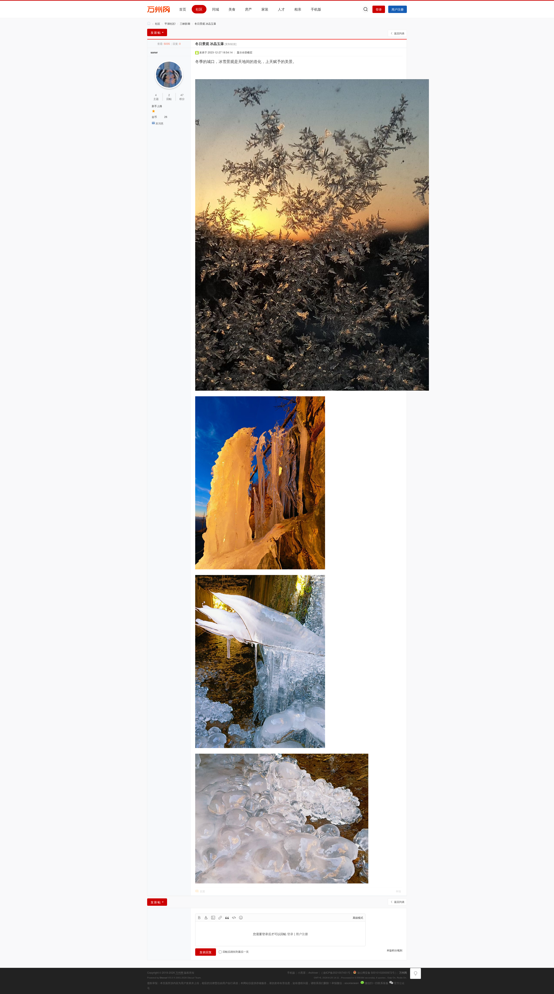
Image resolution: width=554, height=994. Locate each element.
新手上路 (157, 106)
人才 (281, 9)
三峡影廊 (185, 23)
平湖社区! (170, 23)
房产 (248, 9)
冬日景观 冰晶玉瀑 (205, 23)
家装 (264, 9)
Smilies (240, 917)
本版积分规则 (394, 950)
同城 (215, 9)
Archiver (313, 972)
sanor (154, 52)
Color (206, 917)
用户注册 (397, 9)
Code (234, 917)
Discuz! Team (194, 977)
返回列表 (399, 33)
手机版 (316, 9)
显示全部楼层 (244, 52)
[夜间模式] (415, 973)
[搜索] (365, 9)
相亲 (297, 9)
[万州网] (158, 9)
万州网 (149, 23)
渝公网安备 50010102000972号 (376, 972)
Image (213, 917)
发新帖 (156, 32)
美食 (232, 9)
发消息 (159, 123)
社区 (199, 9)
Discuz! (163, 977)
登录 (379, 9)
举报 (398, 891)
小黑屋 (302, 972)
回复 (202, 891)
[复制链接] (230, 44)
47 (182, 95)
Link (220, 917)
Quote (227, 917)
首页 (182, 9)
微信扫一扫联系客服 (376, 983)
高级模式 (358, 917)
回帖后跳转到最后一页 (236, 951)
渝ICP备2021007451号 (336, 972)
